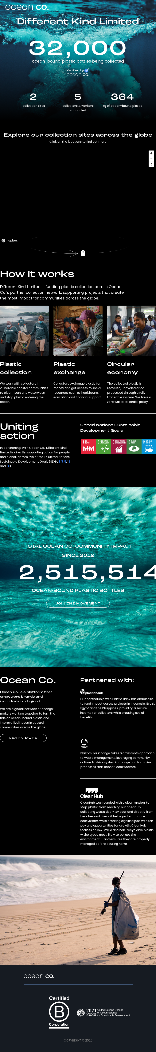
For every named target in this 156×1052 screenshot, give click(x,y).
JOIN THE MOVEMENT (78, 603)
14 (8, 466)
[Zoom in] (151, 153)
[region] (78, 196)
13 (69, 461)
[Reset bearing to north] (151, 164)
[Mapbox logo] (9, 240)
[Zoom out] (151, 159)
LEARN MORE (23, 738)
